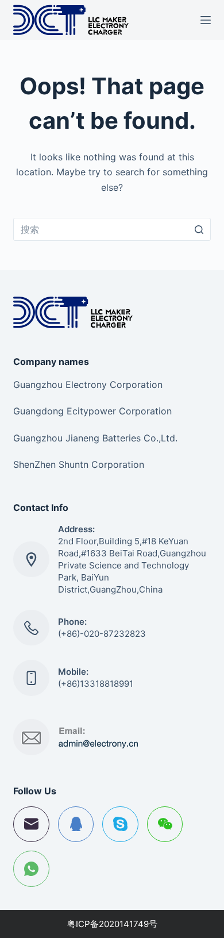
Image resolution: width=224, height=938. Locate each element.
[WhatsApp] (31, 869)
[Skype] (120, 824)
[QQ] (76, 824)
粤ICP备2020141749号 (112, 923)
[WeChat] (165, 824)
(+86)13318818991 (95, 683)
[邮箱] (31, 824)
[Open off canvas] (205, 20)
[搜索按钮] (199, 229)
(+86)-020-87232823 (102, 633)
